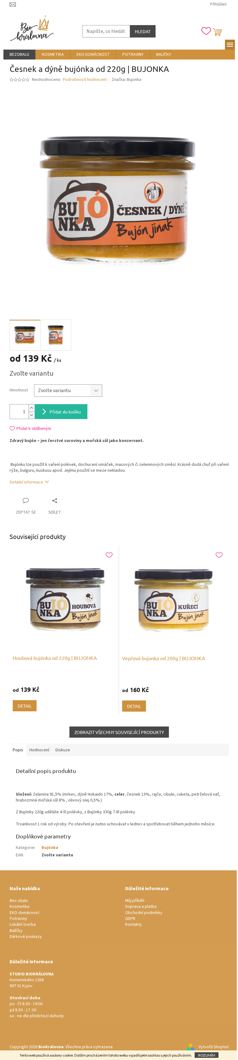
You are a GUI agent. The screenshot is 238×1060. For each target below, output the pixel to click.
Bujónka (50, 848)
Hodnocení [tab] (39, 750)
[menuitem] (19, 55)
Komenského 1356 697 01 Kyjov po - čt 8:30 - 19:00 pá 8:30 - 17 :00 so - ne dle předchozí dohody (37, 995)
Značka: (126, 80)
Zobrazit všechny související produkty (119, 732)
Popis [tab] (18, 750)
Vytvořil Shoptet (214, 1047)
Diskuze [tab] (62, 750)
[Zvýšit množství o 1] (32, 408)
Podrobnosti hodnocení (85, 80)
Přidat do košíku (65, 411)
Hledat (143, 31)
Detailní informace (26, 482)
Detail (25, 706)
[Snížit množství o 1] (32, 415)
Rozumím (206, 1055)
